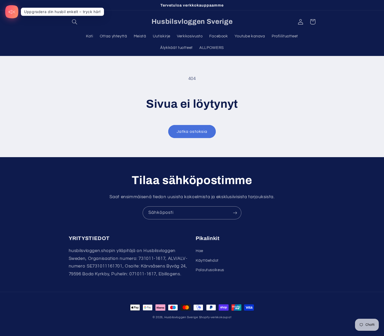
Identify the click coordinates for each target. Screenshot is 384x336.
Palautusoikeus (210, 270)
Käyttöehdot (207, 261)
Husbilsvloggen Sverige (181, 317)
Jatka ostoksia (192, 131)
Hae (199, 251)
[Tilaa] (235, 212)
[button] (75, 22)
